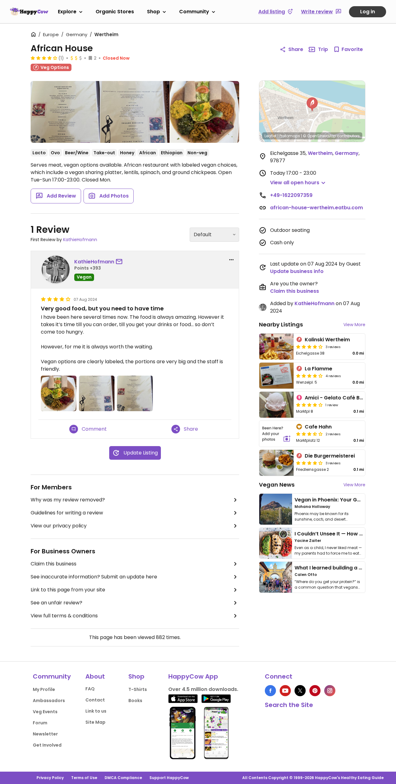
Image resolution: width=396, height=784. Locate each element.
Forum (40, 723)
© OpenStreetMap (319, 135)
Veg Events (45, 712)
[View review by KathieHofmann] (56, 269)
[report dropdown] (231, 259)
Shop (153, 11)
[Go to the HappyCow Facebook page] (270, 690)
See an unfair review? (56, 602)
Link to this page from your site (68, 589)
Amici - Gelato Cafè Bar (335, 397)
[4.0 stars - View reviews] (309, 404)
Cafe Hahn (318, 426)
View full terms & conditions (64, 615)
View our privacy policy (59, 525)
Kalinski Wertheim (327, 339)
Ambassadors (49, 700)
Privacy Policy (50, 777)
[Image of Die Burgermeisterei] (276, 463)
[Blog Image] (275, 509)
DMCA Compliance (123, 777)
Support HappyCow (169, 777)
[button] (312, 104)
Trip (323, 49)
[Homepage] (29, 11)
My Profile (44, 689)
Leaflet (271, 135)
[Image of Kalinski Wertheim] (276, 347)
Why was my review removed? (68, 499)
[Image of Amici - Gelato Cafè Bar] (276, 405)
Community (194, 11)
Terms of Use (84, 777)
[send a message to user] (120, 262)
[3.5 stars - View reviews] (309, 434)
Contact (95, 700)
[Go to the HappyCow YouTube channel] (285, 690)
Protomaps (289, 135)
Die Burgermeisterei (330, 455)
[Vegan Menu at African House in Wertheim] (135, 112)
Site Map (95, 722)
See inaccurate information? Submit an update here (94, 576)
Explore (67, 11)
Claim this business (53, 563)
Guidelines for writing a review (67, 512)
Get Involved (47, 745)
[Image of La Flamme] (276, 376)
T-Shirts (137, 689)
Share (295, 49)
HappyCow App (193, 676)
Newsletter (45, 734)
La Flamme (318, 368)
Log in (367, 11)
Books (135, 700)
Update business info (297, 271)
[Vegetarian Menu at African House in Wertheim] (65, 113)
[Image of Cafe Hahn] (276, 434)
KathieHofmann (80, 239)
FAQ (90, 689)
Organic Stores (115, 11)
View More (354, 325)
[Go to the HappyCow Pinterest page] (315, 690)
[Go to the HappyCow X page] (300, 690)
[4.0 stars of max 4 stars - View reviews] (44, 58)
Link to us (95, 711)
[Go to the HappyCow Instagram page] (329, 690)
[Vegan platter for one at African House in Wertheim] (204, 112)
